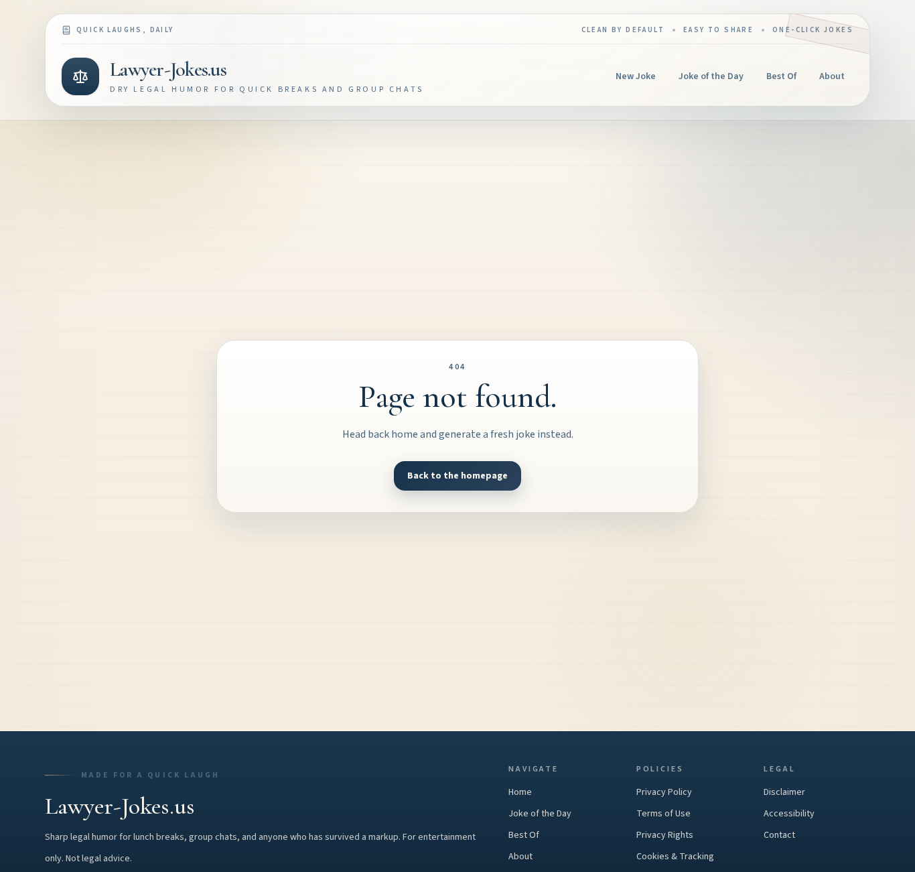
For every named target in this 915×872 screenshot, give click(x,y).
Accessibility (789, 813)
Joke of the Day (711, 76)
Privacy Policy (664, 792)
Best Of (781, 76)
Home (520, 792)
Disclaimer (784, 792)
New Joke (636, 76)
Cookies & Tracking (675, 856)
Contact (779, 835)
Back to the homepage (457, 476)
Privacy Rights (664, 835)
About (832, 76)
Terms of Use (663, 813)
